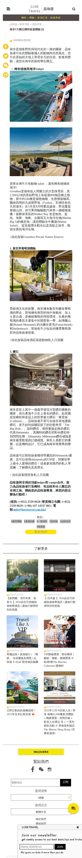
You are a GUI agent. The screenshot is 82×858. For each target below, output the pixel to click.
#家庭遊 (41, 526)
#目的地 (54, 521)
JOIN (60, 846)
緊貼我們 (41, 532)
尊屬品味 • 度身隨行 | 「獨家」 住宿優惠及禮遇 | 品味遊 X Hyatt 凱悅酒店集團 (22, 658)
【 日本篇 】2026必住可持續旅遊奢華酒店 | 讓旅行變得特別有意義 (59, 602)
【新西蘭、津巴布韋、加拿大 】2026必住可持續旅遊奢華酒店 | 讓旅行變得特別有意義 (22, 603)
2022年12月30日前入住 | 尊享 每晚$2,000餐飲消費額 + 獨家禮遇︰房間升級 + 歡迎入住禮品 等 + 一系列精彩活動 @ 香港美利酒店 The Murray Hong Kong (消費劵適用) (59, 722)
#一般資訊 (42, 521)
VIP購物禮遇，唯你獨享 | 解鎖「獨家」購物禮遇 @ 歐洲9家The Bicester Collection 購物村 (59, 659)
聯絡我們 (41, 823)
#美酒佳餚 (29, 521)
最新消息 (24, 24)
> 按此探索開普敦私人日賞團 (29, 474)
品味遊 (13, 24)
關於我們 (41, 819)
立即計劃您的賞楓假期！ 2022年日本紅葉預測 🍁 (21, 712)
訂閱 (65, 781)
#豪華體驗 (16, 521)
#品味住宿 (65, 521)
